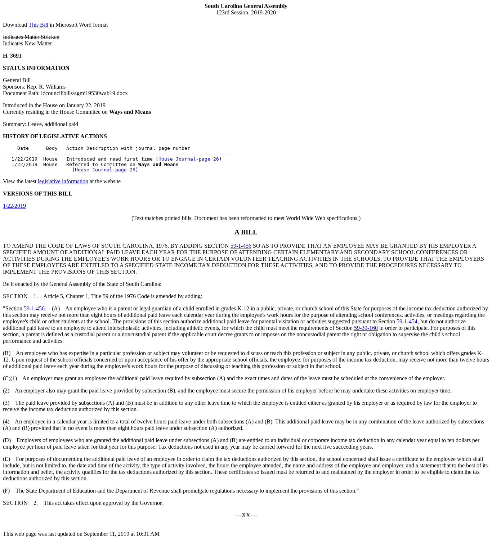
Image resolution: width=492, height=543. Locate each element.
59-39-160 (366, 328)
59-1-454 (407, 321)
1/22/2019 (14, 206)
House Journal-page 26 (188, 159)
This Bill (38, 25)
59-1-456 (241, 246)
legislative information (63, 181)
